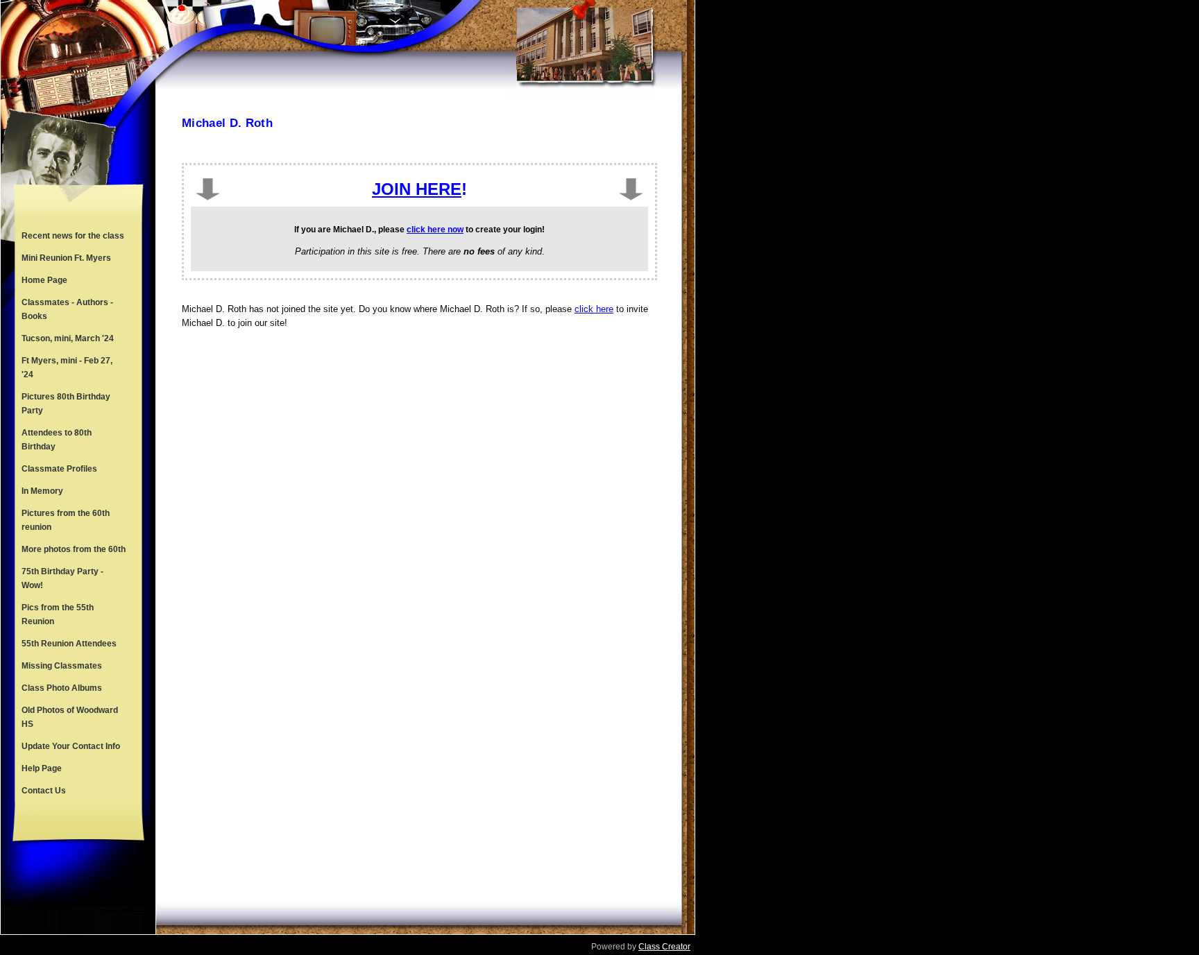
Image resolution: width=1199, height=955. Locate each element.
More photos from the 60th (74, 549)
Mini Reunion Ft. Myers (66, 258)
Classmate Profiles (59, 469)
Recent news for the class (73, 236)
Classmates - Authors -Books (67, 309)
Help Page (42, 768)
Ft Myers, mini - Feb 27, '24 (67, 367)
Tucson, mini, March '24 (68, 338)
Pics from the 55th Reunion (58, 614)
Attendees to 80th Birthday (57, 439)
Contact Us (44, 790)
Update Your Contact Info (71, 746)
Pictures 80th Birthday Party (66, 403)
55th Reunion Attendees (69, 643)
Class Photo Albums (62, 688)
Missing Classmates (62, 666)
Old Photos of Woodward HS (70, 717)
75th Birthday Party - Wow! (62, 578)
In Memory (42, 491)
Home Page (44, 280)
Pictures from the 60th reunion (66, 520)
